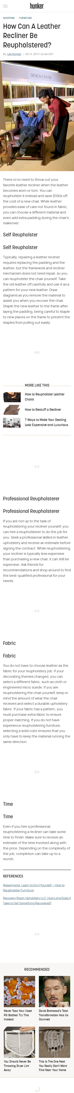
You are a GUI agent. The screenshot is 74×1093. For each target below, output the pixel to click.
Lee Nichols (14, 54)
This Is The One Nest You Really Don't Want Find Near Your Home (53, 1066)
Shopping (9, 18)
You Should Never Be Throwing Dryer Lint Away (17, 1066)
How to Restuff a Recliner (43, 410)
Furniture (25, 18)
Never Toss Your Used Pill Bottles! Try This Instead (18, 1015)
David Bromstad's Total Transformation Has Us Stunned (53, 1015)
